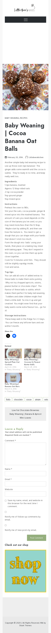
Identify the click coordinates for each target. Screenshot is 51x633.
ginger (38, 399)
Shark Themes (25, 625)
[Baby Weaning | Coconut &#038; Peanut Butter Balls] (32, 353)
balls (8, 399)
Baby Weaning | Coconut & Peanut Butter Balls (32, 362)
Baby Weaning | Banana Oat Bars (12, 385)
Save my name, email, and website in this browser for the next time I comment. (25, 503)
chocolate (18, 399)
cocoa (29, 399)
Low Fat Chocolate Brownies (25, 410)
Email (8, 479)
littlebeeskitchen (36, 157)
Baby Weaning (12, 118)
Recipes (23, 118)
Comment (10, 440)
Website (9, 489)
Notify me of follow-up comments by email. (22, 518)
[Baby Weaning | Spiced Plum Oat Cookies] (13, 353)
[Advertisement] (26, 45)
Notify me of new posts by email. (21, 530)
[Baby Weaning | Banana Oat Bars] (13, 378)
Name (8, 469)
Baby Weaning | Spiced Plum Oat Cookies (12, 362)
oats (46, 399)
